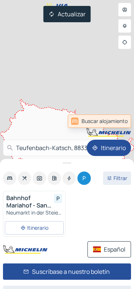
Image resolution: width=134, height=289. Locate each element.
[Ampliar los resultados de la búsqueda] (67, 163)
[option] (9, 178)
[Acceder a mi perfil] (124, 9)
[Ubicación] (124, 42)
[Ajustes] (124, 26)
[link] (99, 121)
